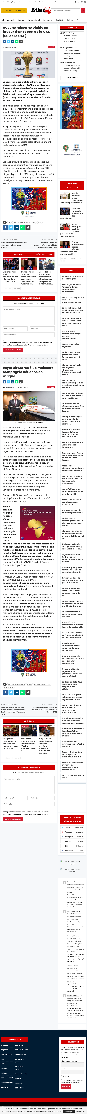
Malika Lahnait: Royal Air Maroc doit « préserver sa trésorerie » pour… (71, 709)
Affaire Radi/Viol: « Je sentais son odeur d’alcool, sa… (71, 502)
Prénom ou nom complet (69, 1061)
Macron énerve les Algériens (70, 345)
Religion (4, 1073)
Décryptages (12, 2)
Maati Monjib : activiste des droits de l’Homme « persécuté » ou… (72, 395)
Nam (69, 882)
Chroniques (22, 2)
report (39, 222)
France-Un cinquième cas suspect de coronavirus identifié (72, 754)
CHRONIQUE (19, 1088)
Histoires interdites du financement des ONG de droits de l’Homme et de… (73, 535)
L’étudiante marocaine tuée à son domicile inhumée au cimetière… (72, 720)
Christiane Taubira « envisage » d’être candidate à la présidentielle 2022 (44, 245)
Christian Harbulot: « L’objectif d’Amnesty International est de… (72, 546)
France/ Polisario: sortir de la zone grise (72, 277)
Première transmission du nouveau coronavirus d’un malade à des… (72, 766)
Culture (70, 20)
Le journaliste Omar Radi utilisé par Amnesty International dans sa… (72, 558)
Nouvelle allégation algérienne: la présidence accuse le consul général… (72, 672)
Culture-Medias (21, 1050)
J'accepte (69, 1111)
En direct (25, 726)
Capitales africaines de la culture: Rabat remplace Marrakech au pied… (73, 732)
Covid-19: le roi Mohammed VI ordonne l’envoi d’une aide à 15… (72, 624)
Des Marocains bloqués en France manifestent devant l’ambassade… (72, 635)
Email (63, 1068)
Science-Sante (7, 1082)
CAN (14, 222)
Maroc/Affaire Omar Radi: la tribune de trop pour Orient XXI (72, 491)
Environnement (48, 2)
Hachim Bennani (73, 995)
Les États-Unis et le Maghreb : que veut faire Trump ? (74, 1001)
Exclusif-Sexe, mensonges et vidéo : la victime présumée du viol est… (72, 522)
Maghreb (11, 20)
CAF (9, 222)
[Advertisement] (72, 797)
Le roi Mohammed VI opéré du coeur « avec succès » (72, 614)
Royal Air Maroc (8, 687)
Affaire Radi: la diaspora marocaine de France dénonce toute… (73, 468)
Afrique (29, 684)
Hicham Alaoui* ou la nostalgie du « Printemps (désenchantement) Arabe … (71, 370)
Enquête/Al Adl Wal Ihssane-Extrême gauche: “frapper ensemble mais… (71, 433)
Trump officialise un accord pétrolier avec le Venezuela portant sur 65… (71, 248)
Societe (4, 1068)
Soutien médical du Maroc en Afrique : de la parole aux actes (72, 580)
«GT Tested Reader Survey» (16, 684)
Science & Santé (35, 2)
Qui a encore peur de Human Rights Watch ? (72, 511)
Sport (3, 1059)
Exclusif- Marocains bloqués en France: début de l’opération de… (71, 592)
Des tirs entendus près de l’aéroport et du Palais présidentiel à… (71, 198)
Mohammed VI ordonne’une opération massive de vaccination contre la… (73, 384)
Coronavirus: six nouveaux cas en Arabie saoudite (73, 744)
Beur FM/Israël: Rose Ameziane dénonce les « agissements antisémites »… (72, 288)
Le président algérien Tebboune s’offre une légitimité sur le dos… (72, 697)
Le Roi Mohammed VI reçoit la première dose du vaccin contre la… (72, 310)
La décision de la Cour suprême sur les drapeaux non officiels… (72, 685)
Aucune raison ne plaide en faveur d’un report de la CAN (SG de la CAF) (44, 709)
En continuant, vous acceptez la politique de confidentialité (72, 1081)
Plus (57, 2)
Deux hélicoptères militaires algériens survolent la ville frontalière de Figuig (75, 887)
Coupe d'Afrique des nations (26, 222)
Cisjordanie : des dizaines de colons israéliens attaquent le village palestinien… (72, 53)
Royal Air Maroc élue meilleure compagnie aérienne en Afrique (14, 245)
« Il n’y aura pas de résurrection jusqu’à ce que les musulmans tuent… (73, 407)
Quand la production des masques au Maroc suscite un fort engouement (73, 660)
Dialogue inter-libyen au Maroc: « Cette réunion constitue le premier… (72, 420)
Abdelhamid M (72, 911)
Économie (48, 20)
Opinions (4, 1087)
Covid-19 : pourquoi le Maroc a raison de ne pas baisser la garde (72, 569)
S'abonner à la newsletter (13, 10)
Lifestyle (18, 1083)
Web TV (18, 1079)
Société (59, 20)
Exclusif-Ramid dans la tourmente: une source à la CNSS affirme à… (72, 603)
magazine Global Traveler (42, 684)
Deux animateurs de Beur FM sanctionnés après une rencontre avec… (71, 322)
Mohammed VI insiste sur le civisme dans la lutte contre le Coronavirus (72, 480)
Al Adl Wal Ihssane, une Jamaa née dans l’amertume (72, 444)
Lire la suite (80, 1111)
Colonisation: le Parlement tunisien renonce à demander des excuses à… (71, 647)
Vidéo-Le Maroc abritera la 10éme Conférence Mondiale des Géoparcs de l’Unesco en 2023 (13, 710)
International (34, 20)
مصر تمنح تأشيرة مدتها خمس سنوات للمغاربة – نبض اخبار (74, 938)
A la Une (51, 47)
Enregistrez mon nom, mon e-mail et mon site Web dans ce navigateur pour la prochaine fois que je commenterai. (27, 343)
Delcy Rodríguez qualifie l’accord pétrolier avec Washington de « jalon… (70, 38)
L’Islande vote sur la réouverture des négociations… (71, 213)
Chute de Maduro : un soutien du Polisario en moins (75, 979)
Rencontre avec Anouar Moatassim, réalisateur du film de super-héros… (73, 456)
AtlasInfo (66, 1076)
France (21, 20)
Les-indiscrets (21, 1074)
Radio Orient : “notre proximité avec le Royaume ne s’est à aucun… (71, 356)
